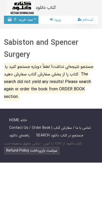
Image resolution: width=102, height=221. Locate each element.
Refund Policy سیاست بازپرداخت (31, 150)
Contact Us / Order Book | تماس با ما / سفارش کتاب (50, 128)
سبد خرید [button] (22, 20)
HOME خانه (18, 120)
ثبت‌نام (87, 20)
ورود (57, 20)
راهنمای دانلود (19, 135)
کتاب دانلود (46, 7)
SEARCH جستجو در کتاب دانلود (59, 135)
